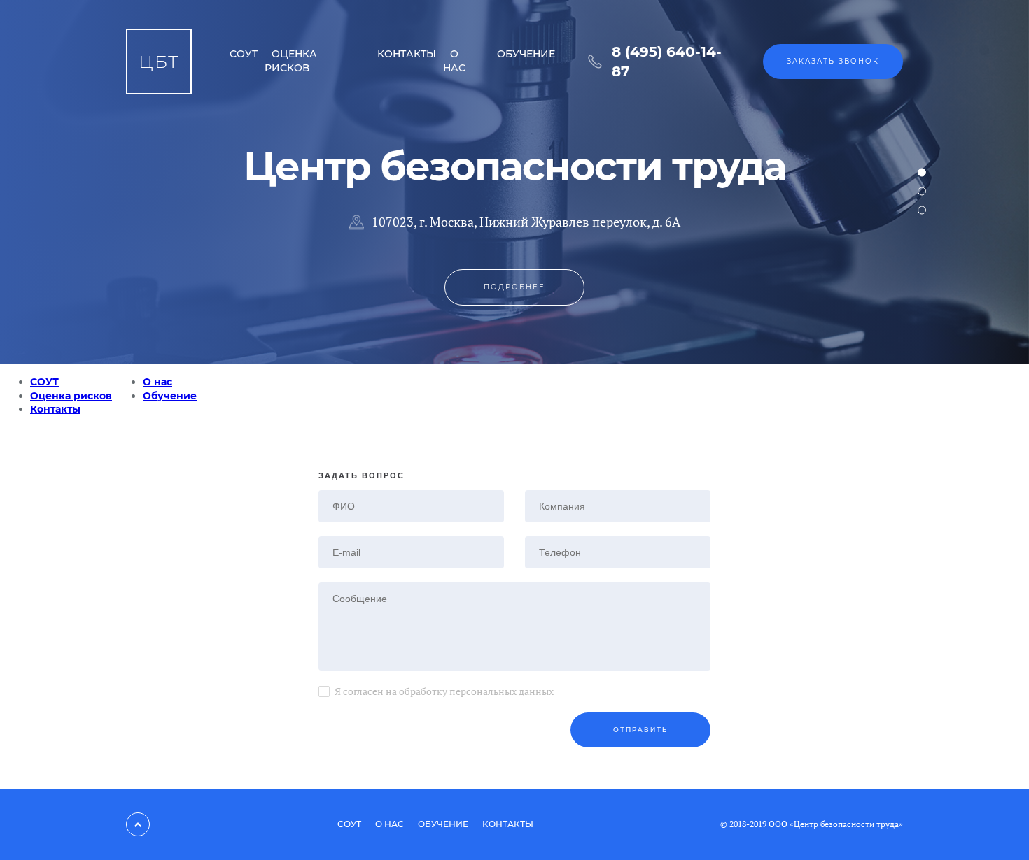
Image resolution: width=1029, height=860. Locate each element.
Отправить (640, 729)
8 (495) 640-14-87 (667, 61)
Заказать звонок (833, 61)
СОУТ (244, 54)
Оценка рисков (291, 61)
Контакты (406, 54)
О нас (454, 61)
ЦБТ (159, 61)
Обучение (526, 54)
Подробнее (514, 287)
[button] (922, 172)
